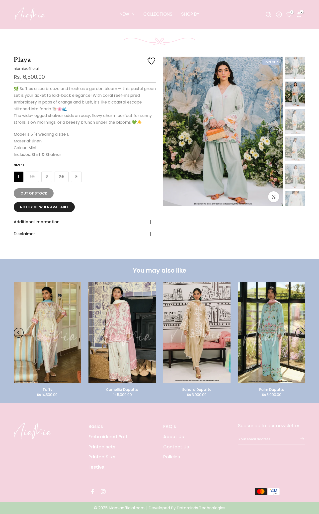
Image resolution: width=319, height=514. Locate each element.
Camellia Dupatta (122, 389)
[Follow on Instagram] (103, 491)
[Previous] (172, 131)
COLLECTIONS (157, 14)
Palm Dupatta (271, 389)
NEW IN (127, 14)
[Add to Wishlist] (151, 61)
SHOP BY (190, 14)
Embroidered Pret (108, 436)
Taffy (47, 389)
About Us (173, 436)
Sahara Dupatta (197, 389)
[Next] (274, 131)
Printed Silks (101, 457)
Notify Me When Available (44, 207)
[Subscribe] (300, 439)
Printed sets (101, 447)
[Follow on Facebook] (92, 491)
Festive (96, 467)
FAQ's (169, 426)
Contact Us (176, 447)
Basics (95, 426)
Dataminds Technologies (201, 508)
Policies (171, 457)
